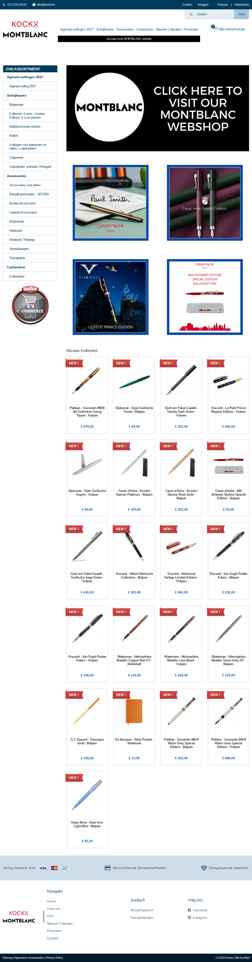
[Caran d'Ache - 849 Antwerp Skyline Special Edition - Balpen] (228, 478)
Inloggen (203, 4)
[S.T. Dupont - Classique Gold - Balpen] (87, 726)
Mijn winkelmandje (228, 28)
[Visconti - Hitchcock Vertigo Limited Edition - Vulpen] (181, 561)
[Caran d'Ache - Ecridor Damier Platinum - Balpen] (134, 478)
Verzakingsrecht (141, 910)
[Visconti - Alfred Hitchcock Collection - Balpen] (134, 561)
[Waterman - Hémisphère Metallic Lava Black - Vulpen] (181, 644)
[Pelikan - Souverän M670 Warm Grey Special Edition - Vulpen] (228, 726)
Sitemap (7, 958)
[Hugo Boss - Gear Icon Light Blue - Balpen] (87, 809)
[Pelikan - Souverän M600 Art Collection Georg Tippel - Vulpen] (87, 395)
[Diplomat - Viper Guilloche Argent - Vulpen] (87, 478)
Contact (187, 4)
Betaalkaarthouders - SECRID (29, 194)
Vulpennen (16, 157)
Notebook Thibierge (22, 240)
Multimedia (16, 221)
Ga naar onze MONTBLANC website (129, 39)
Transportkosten (142, 917)
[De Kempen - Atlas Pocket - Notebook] (134, 726)
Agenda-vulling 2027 (22, 86)
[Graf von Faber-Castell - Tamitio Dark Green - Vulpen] (181, 395)
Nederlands (242, 4)
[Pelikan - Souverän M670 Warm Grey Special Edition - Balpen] (181, 726)
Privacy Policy (54, 958)
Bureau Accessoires (22, 203)
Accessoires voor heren (24, 185)
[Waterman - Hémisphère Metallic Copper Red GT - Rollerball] (134, 644)
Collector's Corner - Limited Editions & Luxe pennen (26, 115)
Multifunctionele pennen (24, 126)
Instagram (200, 917)
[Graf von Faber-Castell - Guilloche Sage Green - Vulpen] (87, 561)
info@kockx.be (46, 4)
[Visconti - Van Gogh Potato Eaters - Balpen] (228, 561)
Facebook (200, 910)
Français (223, 4)
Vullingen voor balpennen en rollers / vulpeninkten (27, 146)
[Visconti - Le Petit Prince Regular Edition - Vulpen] (228, 395)
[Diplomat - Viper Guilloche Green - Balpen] (134, 395)
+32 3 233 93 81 (17, 4)
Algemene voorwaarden (29, 958)
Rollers (13, 135)
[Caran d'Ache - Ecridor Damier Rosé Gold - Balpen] (181, 478)
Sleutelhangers (19, 249)
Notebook (15, 230)
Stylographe (17, 258)
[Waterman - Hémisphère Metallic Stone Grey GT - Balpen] (228, 644)
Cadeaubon (16, 276)
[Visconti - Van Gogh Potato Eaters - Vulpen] (87, 644)
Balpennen (16, 105)
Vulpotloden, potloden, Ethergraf (30, 166)
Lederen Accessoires (23, 212)
